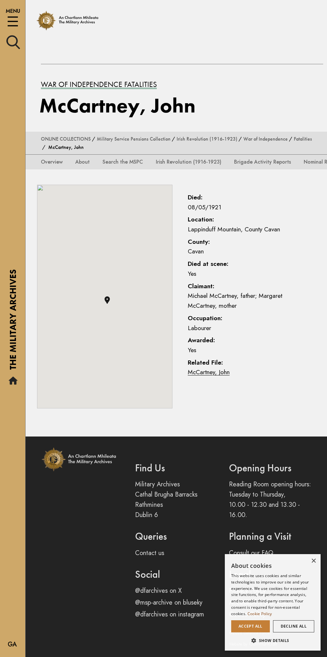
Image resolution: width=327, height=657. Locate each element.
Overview (52, 162)
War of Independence (265, 138)
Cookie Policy (259, 613)
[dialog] (273, 602)
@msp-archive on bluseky (168, 602)
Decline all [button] (294, 626)
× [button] (313, 561)
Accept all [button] (250, 626)
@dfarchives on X (158, 590)
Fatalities (303, 138)
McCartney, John (209, 371)
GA (12, 644)
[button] (107, 300)
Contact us (149, 553)
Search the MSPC (123, 162)
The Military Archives (13, 321)
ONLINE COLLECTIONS (66, 138)
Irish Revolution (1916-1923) (207, 138)
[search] (13, 41)
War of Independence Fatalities (99, 84)
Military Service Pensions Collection (134, 138)
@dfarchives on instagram (169, 614)
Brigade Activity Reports (262, 162)
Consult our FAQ (251, 553)
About (82, 162)
